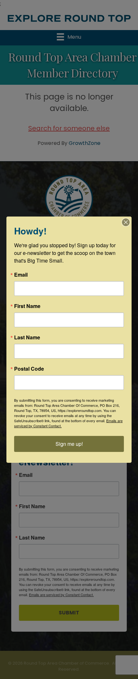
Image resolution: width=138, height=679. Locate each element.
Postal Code (29, 368)
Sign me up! (69, 443)
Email (21, 274)
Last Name (27, 337)
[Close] (126, 222)
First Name (27, 306)
